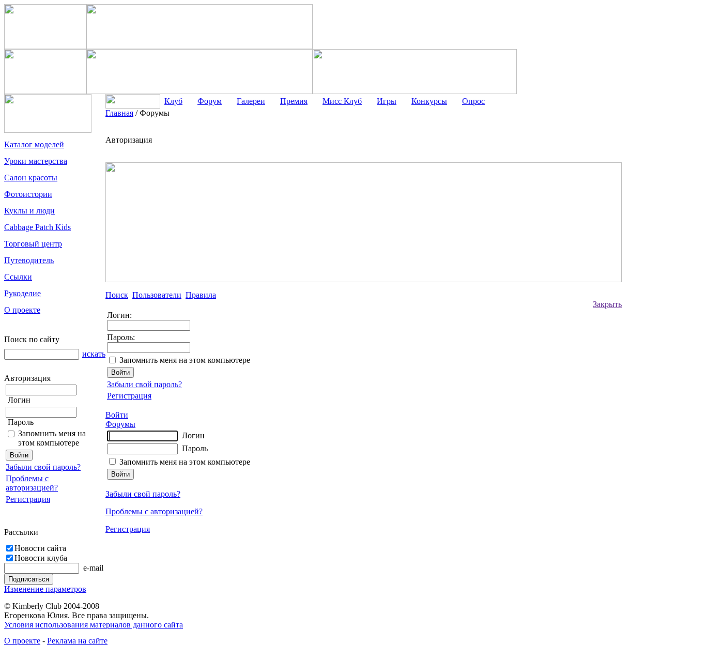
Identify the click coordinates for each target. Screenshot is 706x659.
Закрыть (607, 304)
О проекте (22, 640)
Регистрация (28, 499)
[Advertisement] (663, 264)
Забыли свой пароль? (43, 467)
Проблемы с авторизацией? (32, 483)
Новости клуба (40, 558)
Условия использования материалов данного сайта (93, 624)
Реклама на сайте (77, 640)
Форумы (120, 424)
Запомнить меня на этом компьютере (52, 438)
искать (93, 353)
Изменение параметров (45, 589)
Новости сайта (40, 548)
